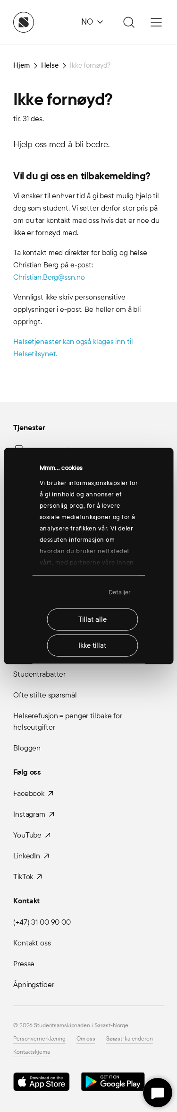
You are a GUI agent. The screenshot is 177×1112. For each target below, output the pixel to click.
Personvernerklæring (39, 1038)
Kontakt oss (32, 942)
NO (87, 22)
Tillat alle (92, 619)
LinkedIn (26, 855)
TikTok (23, 876)
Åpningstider (33, 984)
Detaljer (120, 592)
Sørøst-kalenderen (129, 1038)
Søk (127, 22)
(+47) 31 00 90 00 (42, 922)
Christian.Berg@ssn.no (48, 277)
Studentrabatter (39, 674)
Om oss (85, 1038)
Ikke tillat (92, 645)
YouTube (27, 834)
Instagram (29, 814)
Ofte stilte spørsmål (45, 694)
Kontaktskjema (31, 1052)
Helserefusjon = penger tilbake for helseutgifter (67, 721)
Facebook (28, 793)
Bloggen (27, 747)
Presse (23, 963)
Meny (156, 22)
